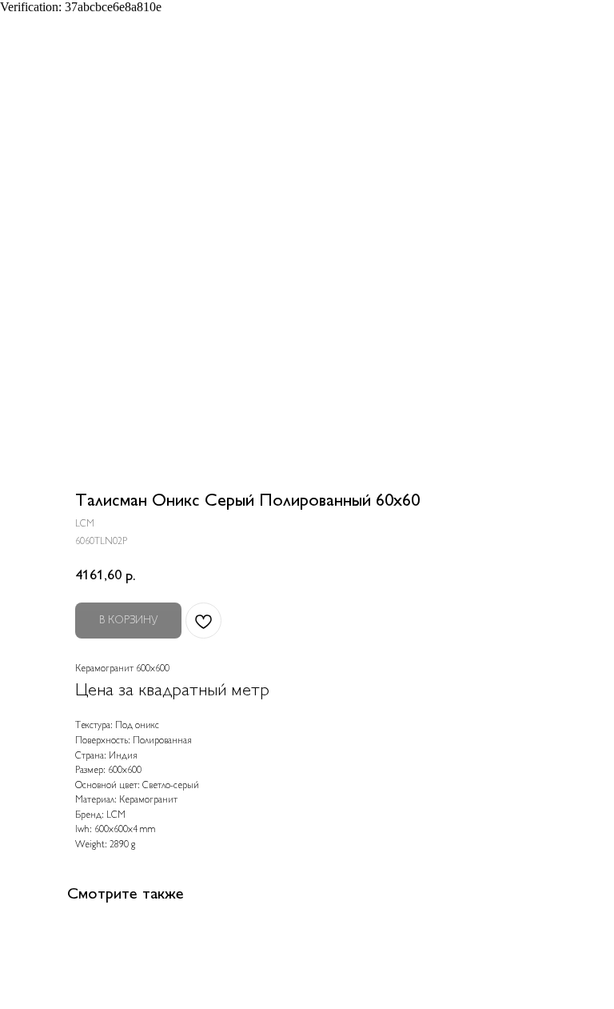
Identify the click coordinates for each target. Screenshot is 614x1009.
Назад (41, 22)
